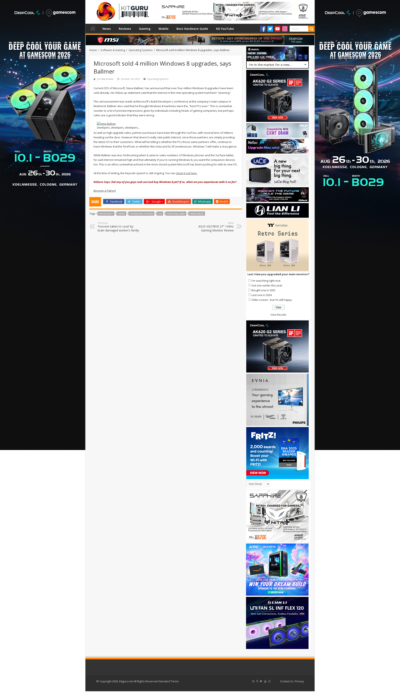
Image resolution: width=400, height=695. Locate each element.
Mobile (164, 29)
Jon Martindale (105, 78)
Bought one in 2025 (263, 290)
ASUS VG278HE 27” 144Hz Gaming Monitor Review (216, 226)
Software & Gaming (112, 50)
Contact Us (287, 681)
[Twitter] (270, 29)
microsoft (106, 213)
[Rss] (253, 681)
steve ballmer (176, 213)
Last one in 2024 (261, 295)
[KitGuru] (121, 10)
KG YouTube (225, 29)
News (106, 29)
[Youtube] (277, 29)
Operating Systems (141, 50)
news (122, 213)
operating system (141, 213)
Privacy (299, 681)
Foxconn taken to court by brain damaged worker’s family (118, 226)
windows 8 (197, 213)
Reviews (125, 29)
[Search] (311, 29)
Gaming (145, 29)
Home (93, 28)
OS (160, 213)
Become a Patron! (105, 190)
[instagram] (269, 681)
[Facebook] (263, 29)
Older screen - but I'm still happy (271, 300)
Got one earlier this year (266, 285)
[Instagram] (285, 29)
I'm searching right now (265, 280)
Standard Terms (168, 681)
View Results (278, 314)
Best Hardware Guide (192, 29)
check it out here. (186, 173)
